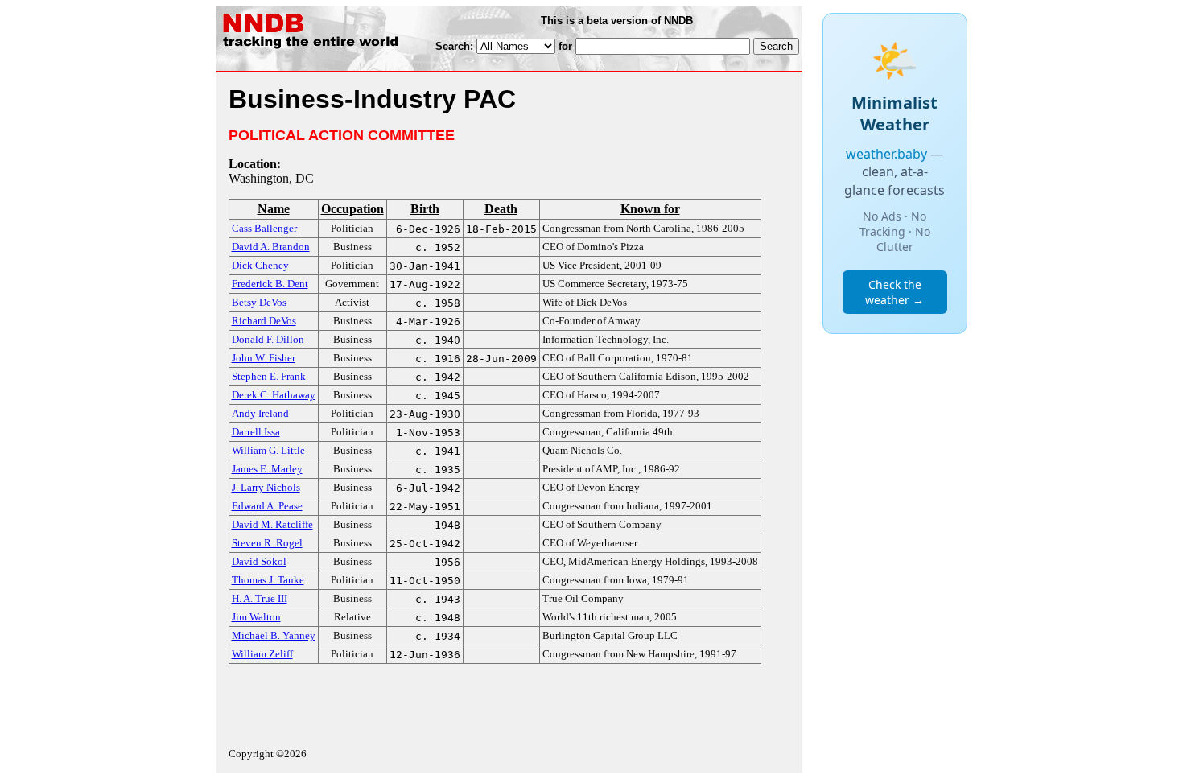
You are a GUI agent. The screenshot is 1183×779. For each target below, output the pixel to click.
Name (274, 209)
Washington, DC (271, 178)
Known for (650, 209)
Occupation (352, 209)
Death (500, 209)
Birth (424, 209)
